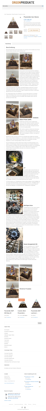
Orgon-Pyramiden (15, 14)
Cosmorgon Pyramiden (8, 353)
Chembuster (6, 341)
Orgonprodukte (9, 14)
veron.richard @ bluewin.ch (9, 383)
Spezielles (6, 343)
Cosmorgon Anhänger (8, 356)
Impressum (11, 404)
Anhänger (6, 333)
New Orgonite (6, 329)
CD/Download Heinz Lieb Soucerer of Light (12, 361)
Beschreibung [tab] (8, 43)
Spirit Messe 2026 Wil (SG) (13, 398)
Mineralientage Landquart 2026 (14, 394)
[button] (20, 17)
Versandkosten (8, 317)
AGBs (26, 404)
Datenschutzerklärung (19, 404)
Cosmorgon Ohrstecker (8, 360)
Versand (29, 404)
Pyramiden (6, 336)
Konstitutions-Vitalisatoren (9, 331)
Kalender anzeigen (7, 400)
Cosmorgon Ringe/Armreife (9, 358)
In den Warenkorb (33, 30)
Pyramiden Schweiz (7, 338)
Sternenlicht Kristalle (8, 345)
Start (5, 14)
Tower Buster (6, 340)
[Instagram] (25, 407)
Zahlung (34, 404)
